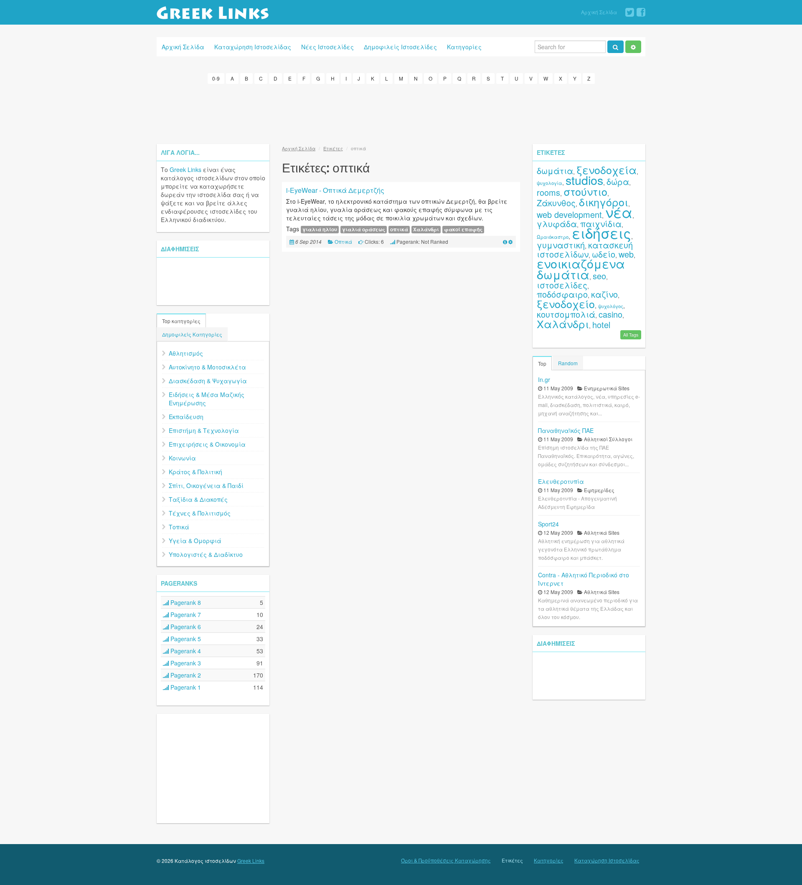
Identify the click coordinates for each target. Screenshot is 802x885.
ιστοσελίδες (562, 285)
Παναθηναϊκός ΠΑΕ (566, 430)
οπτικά (399, 229)
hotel (601, 325)
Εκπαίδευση (186, 416)
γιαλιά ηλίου (319, 229)
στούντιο (585, 191)
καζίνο (604, 294)
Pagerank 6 (185, 626)
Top (542, 363)
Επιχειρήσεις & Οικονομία (207, 444)
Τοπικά (179, 527)
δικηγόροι (603, 201)
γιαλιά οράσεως (363, 229)
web (626, 254)
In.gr (544, 379)
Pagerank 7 (185, 614)
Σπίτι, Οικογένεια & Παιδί (206, 485)
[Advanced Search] (633, 46)
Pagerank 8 (185, 602)
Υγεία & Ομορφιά (195, 540)
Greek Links (185, 169)
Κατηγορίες (464, 47)
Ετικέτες (333, 148)
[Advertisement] (401, 112)
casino (610, 314)
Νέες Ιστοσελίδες (327, 47)
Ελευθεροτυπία (561, 481)
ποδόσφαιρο (562, 294)
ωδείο (603, 254)
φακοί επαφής (463, 229)
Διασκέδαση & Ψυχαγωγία (208, 381)
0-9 (216, 78)
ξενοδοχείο (566, 303)
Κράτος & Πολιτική (195, 472)
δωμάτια (555, 170)
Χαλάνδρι (426, 229)
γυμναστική (561, 245)
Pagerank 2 (185, 675)
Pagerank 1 (185, 687)
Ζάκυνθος (556, 203)
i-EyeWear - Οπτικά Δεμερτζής (335, 190)
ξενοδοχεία (606, 169)
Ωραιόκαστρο (553, 236)
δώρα (618, 181)
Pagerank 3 (185, 663)
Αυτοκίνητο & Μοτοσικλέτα (207, 367)
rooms (548, 192)
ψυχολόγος (610, 306)
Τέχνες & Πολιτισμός (200, 513)
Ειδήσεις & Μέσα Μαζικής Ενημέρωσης (206, 398)
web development (569, 214)
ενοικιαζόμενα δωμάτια (581, 269)
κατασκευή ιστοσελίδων (585, 249)
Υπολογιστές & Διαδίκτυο (206, 554)
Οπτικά (343, 241)
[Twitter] (629, 12)
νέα (618, 212)
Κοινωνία (182, 458)
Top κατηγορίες (181, 320)
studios (584, 179)
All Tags (630, 334)
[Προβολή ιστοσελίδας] (505, 241)
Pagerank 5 (185, 639)
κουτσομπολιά (566, 314)
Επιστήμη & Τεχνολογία (204, 430)
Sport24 (548, 524)
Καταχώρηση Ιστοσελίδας (252, 47)
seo (599, 276)
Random (568, 363)
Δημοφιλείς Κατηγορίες (192, 334)
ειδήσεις (601, 233)
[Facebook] (641, 12)
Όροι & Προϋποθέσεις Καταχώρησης (446, 860)
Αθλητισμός (186, 353)
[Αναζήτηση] (615, 46)
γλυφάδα (557, 223)
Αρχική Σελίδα (599, 11)
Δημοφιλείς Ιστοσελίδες (400, 47)
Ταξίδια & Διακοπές (198, 499)
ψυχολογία (549, 183)
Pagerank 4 (185, 651)
